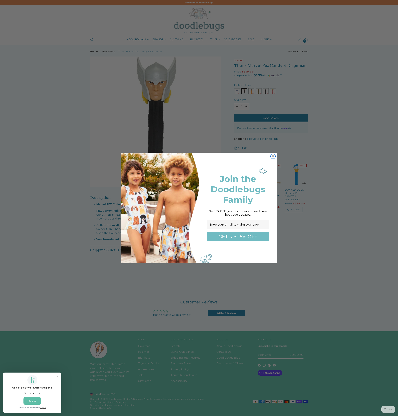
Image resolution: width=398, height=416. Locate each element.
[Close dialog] (273, 156)
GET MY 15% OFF (237, 237)
